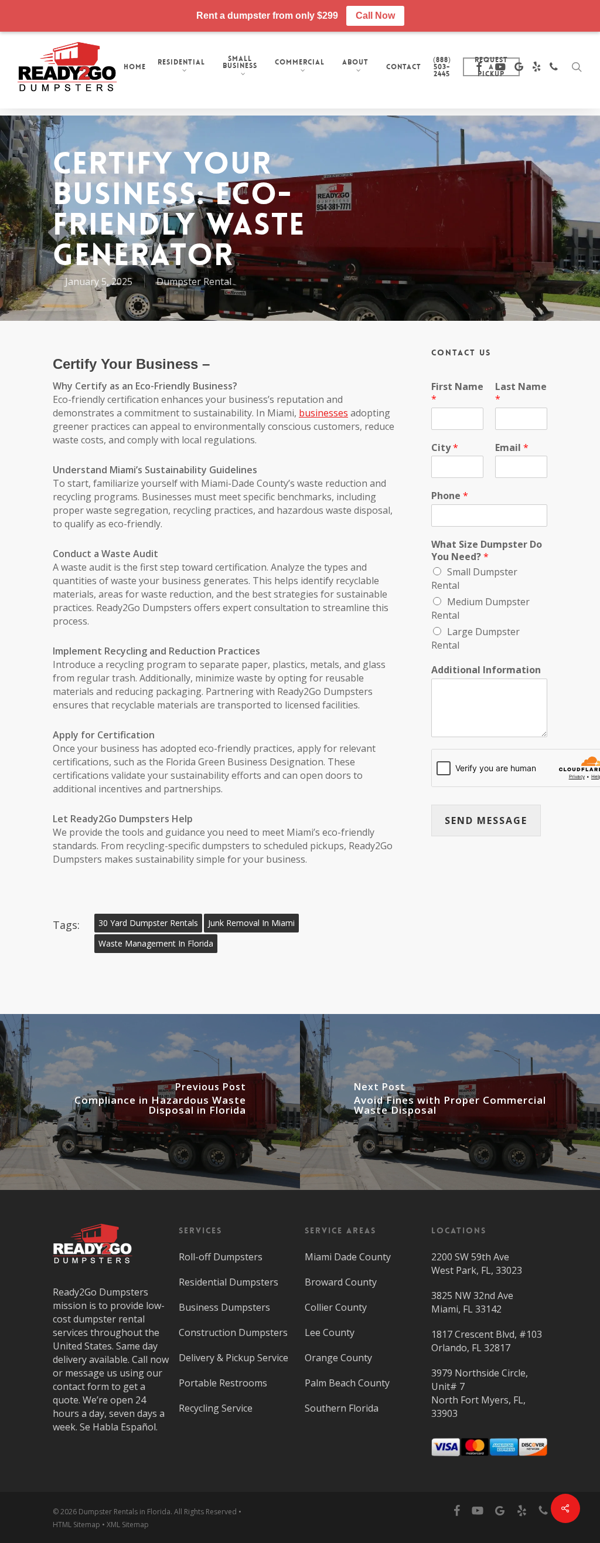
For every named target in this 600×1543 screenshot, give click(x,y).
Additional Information (486, 670)
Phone (449, 496)
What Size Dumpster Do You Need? (486, 550)
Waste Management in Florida (155, 943)
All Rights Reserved (205, 1512)
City (444, 448)
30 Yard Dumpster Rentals (148, 922)
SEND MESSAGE (486, 820)
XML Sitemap (128, 1525)
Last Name (521, 393)
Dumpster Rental (193, 281)
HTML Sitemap (76, 1525)
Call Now (375, 16)
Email (512, 448)
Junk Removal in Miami (251, 922)
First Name (457, 393)
